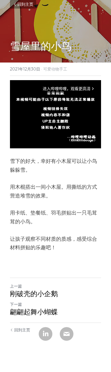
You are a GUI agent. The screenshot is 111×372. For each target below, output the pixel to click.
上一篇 (16, 286)
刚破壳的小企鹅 (34, 294)
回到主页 (25, 4)
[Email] (66, 334)
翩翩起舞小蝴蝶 (34, 312)
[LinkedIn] (45, 334)
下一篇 (16, 304)
